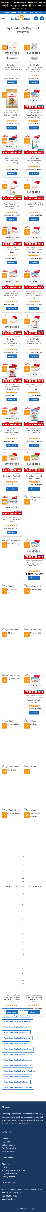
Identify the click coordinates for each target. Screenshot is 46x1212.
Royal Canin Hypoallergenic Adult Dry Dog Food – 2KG (12, 67)
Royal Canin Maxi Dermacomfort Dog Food (11, 295)
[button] (3, 18)
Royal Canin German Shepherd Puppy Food (11, 998)
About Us (6, 1164)
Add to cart (11, 127)
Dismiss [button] (31, 8)
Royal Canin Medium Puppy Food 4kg (34, 431)
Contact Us (6, 1167)
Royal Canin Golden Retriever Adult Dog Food (12, 115)
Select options (11, 308)
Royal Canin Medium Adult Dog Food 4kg (12, 388)
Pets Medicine (8, 1151)
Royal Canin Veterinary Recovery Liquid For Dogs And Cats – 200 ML (34, 68)
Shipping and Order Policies (13, 1170)
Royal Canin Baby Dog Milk (11, 520)
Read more (11, 82)
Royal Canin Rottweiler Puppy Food (12, 432)
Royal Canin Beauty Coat (11, 251)
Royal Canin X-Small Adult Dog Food (34, 477)
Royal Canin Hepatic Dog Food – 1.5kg (34, 251)
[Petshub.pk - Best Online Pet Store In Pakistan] (21, 18)
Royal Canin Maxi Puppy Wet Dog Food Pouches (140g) (34, 115)
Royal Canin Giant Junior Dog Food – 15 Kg (34, 295)
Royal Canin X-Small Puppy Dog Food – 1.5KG (34, 700)
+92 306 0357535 (9, 1196)
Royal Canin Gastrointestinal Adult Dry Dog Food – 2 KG (34, 341)
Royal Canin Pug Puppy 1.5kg (34, 388)
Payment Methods (10, 1173)
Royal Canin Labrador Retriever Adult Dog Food (34, 999)
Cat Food (6, 1138)
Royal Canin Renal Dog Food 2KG (34, 205)
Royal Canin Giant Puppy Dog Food (34, 564)
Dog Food (6, 1141)
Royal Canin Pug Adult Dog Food (11, 477)
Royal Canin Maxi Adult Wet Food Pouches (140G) (12, 160)
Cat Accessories (8, 1145)
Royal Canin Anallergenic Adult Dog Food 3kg (34, 160)
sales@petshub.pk (9, 1199)
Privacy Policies (8, 1176)
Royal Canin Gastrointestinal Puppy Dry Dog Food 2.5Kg (12, 342)
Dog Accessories (9, 1148)
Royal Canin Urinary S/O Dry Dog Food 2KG (12, 206)
